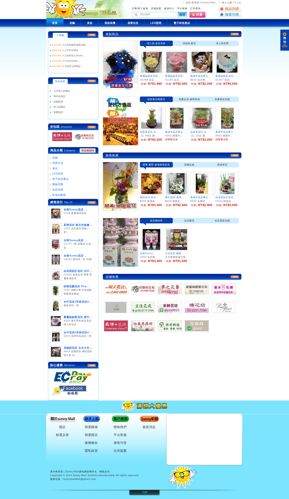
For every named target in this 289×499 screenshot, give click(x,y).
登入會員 (143, 8)
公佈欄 (60, 35)
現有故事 (60, 81)
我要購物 (91, 427)
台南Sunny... (147, 253)
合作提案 (120, 450)
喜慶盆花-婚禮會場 (189, 99)
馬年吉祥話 (59, 96)
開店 (62, 427)
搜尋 (182, 14)
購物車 (284, 40)
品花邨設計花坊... (225, 197)
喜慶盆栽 (189, 164)
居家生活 (57, 163)
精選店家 (62, 435)
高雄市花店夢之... (200, 76)
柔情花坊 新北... (149, 197)
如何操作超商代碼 (75, 45)
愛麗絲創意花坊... (150, 76)
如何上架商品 (73, 66)
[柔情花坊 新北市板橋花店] (61, 141)
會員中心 (169, 8)
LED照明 (57, 173)
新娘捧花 (222, 164)
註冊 (134, 8)
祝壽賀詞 (58, 112)
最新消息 (149, 427)
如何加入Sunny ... (75, 55)
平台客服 (182, 8)
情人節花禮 (222, 43)
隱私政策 (91, 450)
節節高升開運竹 (156, 99)
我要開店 (91, 435)
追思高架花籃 (222, 220)
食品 (55, 168)
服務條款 (91, 442)
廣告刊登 (120, 442)
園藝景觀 (57, 184)
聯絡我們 (120, 427)
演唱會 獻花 (189, 43)
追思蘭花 (189, 220)
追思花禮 (57, 189)
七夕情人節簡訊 (61, 91)
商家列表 (229, 15)
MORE (92, 127)
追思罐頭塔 (156, 220)
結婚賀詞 (58, 101)
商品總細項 (88, 150)
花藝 (55, 157)
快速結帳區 (59, 194)
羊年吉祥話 (72, 50)
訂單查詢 (195, 8)
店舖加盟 (156, 8)
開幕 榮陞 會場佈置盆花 (156, 164)
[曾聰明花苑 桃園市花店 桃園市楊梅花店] (83, 141)
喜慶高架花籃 (222, 99)
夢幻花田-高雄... (174, 197)
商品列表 (229, 9)
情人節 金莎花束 (156, 43)
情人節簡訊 (59, 107)
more (92, 202)
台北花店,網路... (174, 253)
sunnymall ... (73, 60)
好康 (199, 14)
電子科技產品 (60, 178)
